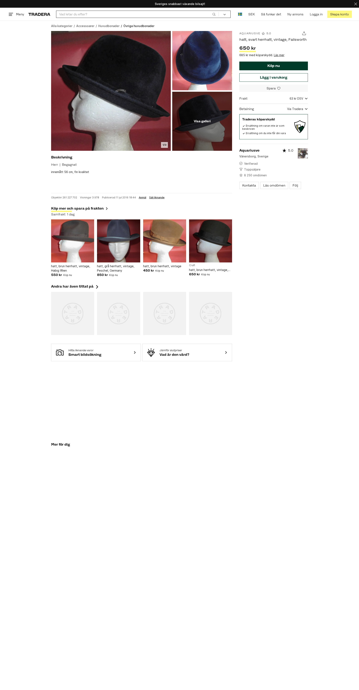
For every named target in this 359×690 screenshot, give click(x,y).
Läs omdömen (274, 185)
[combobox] (137, 14)
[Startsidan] (39, 14)
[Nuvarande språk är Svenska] (240, 14)
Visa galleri (202, 121)
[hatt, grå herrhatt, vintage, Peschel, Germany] (118, 240)
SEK (251, 14)
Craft (192, 265)
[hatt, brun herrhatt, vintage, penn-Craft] (210, 240)
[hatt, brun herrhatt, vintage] (164, 240)
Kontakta (249, 185)
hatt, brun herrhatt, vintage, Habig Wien (70, 268)
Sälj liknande (157, 197)
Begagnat (69, 164)
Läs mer (279, 55)
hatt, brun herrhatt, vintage (162, 266)
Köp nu (273, 66)
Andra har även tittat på (75, 286)
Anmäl (142, 197)
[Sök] (214, 14)
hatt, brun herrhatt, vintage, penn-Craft (208, 270)
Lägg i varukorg (273, 77)
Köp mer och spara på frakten (77, 208)
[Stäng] (356, 3)
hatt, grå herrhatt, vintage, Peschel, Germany (115, 268)
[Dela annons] (304, 33)
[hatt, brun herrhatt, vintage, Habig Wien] (72, 240)
